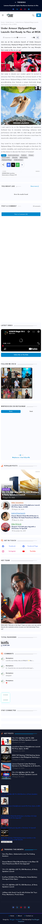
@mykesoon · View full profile (21, 457)
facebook (12, 546)
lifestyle (14, 157)
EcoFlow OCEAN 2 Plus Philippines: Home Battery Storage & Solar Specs (19, 878)
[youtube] (21, 9)
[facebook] (13, 9)
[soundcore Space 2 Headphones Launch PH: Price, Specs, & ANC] (5, 505)
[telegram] (28, 9)
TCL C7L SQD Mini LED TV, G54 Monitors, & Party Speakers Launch (24, 739)
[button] (33, 15)
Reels (31, 411)
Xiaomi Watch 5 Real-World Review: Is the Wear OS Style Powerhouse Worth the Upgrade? (25, 517)
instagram (12, 551)
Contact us (29, 916)
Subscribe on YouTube (21, 354)
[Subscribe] (38, 15)
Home (2, 22)
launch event (6, 157)
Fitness (31, 155)
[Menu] (3, 15)
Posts (10, 411)
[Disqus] (21, 244)
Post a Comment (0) (21, 214)
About (20, 916)
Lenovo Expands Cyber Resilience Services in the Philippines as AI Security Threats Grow (26, 765)
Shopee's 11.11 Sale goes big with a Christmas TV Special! (23, 527)
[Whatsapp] (18, 165)
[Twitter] (13, 165)
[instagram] (24, 9)
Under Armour (10, 22)
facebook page (33, 546)
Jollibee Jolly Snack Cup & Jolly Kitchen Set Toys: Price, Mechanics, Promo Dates (19, 893)
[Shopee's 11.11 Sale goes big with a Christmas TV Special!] (5, 527)
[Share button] (22, 165)
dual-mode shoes (13, 155)
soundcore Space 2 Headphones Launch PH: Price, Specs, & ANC (25, 506)
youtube (33, 551)
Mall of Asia (23, 157)
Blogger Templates (16, 919)
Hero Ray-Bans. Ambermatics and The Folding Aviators (18, 855)
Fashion (24, 155)
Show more (34, 186)
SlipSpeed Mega (6, 160)
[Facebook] (9, 165)
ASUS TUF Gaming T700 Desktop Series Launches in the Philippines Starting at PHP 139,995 (26, 756)
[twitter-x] (17, 9)
